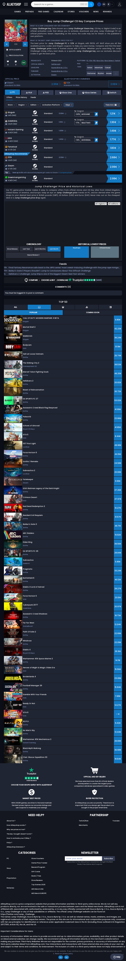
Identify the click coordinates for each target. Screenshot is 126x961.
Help (118, 957)
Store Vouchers (37, 858)
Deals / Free (36, 876)
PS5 (94, 61)
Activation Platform (51, 105)
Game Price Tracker (39, 863)
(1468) (98, 280)
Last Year (26, 249)
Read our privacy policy (64, 953)
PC (8, 858)
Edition (33, 105)
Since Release (12, 249)
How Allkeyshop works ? (16, 825)
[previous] (6, 44)
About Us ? (11, 821)
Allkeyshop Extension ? (16, 847)
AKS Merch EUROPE (38, 893)
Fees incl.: (110, 105)
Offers (9, 97)
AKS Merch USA (37, 889)
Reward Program (38, 867)
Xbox (9, 868)
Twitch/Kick (83, 821)
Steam (53, 75)
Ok (61, 957)
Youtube (116, 821)
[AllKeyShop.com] (12, 4)
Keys (68, 105)
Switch (117, 61)
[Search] (91, 4)
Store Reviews (37, 880)
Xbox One (100, 61)
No (66, 957)
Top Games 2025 (38, 884)
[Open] (26, 4)
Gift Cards (35, 871)
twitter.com (55, 64)
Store (10, 105)
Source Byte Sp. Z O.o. (59, 68)
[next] (25, 44)
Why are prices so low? (16, 829)
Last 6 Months (40, 249)
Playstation (11, 878)
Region (21, 105)
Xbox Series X (109, 61)
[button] (119, 4)
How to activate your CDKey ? (19, 838)
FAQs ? (9, 842)
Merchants (83, 825)
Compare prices (65, 173)
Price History (21, 97)
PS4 (90, 61)
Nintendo (10, 888)
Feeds (33, 97)
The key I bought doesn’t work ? (19, 834)
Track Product (33, 255)
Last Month (54, 249)
